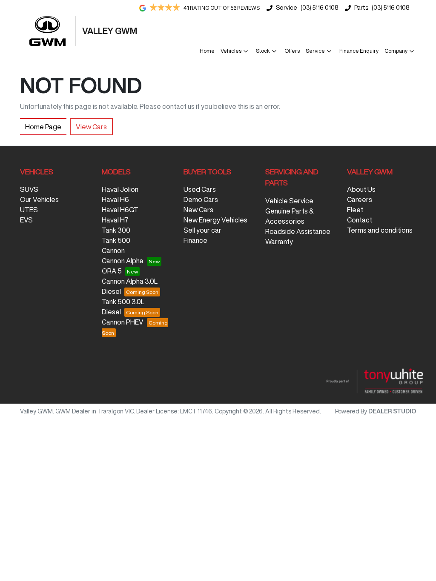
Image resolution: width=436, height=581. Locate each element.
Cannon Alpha (122, 260)
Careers (359, 199)
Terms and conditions (380, 230)
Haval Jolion (120, 189)
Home (207, 51)
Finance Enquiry (359, 51)
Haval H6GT (120, 209)
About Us (361, 189)
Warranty (279, 241)
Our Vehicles (39, 199)
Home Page (43, 126)
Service (315, 51)
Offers (292, 51)
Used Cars (200, 189)
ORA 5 (112, 271)
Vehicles (231, 51)
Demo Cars (201, 199)
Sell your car (202, 230)
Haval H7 (115, 219)
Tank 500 (116, 240)
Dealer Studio (392, 411)
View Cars (91, 126)
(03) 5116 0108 (319, 8)
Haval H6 (115, 199)
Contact (359, 219)
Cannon (113, 250)
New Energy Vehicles (215, 219)
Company (395, 51)
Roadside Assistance (297, 231)
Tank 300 (116, 230)
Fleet (355, 209)
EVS (26, 219)
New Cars (198, 209)
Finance (195, 240)
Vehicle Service (289, 200)
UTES (29, 209)
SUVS (29, 189)
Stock (263, 51)
